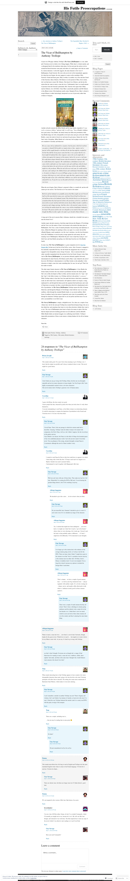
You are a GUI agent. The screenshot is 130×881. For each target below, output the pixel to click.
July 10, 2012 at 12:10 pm (48, 796)
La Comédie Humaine (102, 209)
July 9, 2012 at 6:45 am (64, 600)
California (106, 188)
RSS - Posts (97, 56)
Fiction (53, 333)
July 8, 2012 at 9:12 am (51, 453)
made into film (100, 211)
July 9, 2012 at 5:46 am (53, 729)
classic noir (95, 190)
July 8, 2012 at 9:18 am (53, 473)
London (108, 209)
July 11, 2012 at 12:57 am (50, 809)
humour (95, 206)
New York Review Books (100, 219)
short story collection (104, 236)
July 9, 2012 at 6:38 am (55, 743)
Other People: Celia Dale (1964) (102, 260)
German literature (98, 198)
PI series (107, 223)
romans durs (95, 228)
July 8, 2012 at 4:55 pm (57, 506)
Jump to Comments (82, 48)
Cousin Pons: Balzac (99, 298)
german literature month (101, 199)
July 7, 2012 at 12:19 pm (47, 357)
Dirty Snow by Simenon (100, 300)
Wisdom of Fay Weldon (100, 93)
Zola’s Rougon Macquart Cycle (102, 95)
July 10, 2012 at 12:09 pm (48, 760)
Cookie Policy (33, 878)
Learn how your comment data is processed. (74, 871)
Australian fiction (100, 179)
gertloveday (100, 123)
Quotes (105, 226)
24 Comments (84, 333)
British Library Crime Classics (101, 187)
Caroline (45, 396)
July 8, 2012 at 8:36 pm (61, 545)
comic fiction (102, 190)
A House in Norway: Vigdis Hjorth (103, 253)
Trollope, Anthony (61, 333)
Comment (82, 866)
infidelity (101, 205)
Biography (100, 182)
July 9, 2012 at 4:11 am (62, 575)
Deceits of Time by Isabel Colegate (102, 280)
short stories (95, 236)
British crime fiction (100, 183)
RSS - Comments (98, 58)
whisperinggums (55, 490)
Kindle (107, 208)
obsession (100, 223)
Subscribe (107, 50)
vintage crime (102, 240)
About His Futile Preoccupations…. (103, 75)
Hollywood (105, 204)
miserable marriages (102, 215)
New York (109, 217)
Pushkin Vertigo (99, 226)
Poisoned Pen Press (98, 225)
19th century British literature (66, 335)
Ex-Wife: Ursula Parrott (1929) (102, 257)
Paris (103, 223)
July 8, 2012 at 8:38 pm (49, 691)
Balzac (109, 180)
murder (104, 216)
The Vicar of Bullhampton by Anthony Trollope (57, 54)
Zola (101, 242)
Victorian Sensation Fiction (101, 91)
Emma (44, 758)
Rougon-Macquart (102, 228)
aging (109, 171)
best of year (95, 182)
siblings (94, 238)
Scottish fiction (101, 232)
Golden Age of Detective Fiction (102, 84)
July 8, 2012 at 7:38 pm (47, 670)
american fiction (101, 176)
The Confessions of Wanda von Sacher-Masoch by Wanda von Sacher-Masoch (102, 269)
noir (99, 221)
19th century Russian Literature (100, 166)
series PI (108, 234)
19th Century (53, 335)
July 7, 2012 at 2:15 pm (47, 376)
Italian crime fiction (101, 208)
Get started (80, 2)
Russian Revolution (102, 230)
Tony (44, 668)
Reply (43, 370)
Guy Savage (46, 374)
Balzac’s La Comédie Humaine (101, 82)
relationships (109, 226)
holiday (100, 204)
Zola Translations (98, 278)
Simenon (98, 238)
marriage (47, 337)
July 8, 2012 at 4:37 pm (55, 492)
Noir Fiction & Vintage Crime (101, 86)
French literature (104, 196)
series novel (102, 234)
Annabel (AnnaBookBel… (104, 148)
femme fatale (101, 192)
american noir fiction (105, 178)
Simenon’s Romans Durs (100, 89)
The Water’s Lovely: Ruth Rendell (102, 255)
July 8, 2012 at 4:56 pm (49, 649)
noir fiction (104, 221)
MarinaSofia (101, 143)
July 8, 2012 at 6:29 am (49, 423)
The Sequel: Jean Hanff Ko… (105, 150)
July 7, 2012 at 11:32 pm (47, 398)
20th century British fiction (102, 170)
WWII (97, 242)
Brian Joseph (46, 355)
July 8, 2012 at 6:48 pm (59, 522)
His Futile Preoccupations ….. (88, 8)
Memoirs (99, 214)
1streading (100, 128)
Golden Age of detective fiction (101, 201)
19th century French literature (100, 164)
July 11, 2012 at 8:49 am (49, 778)
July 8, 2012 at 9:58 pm (51, 712)
